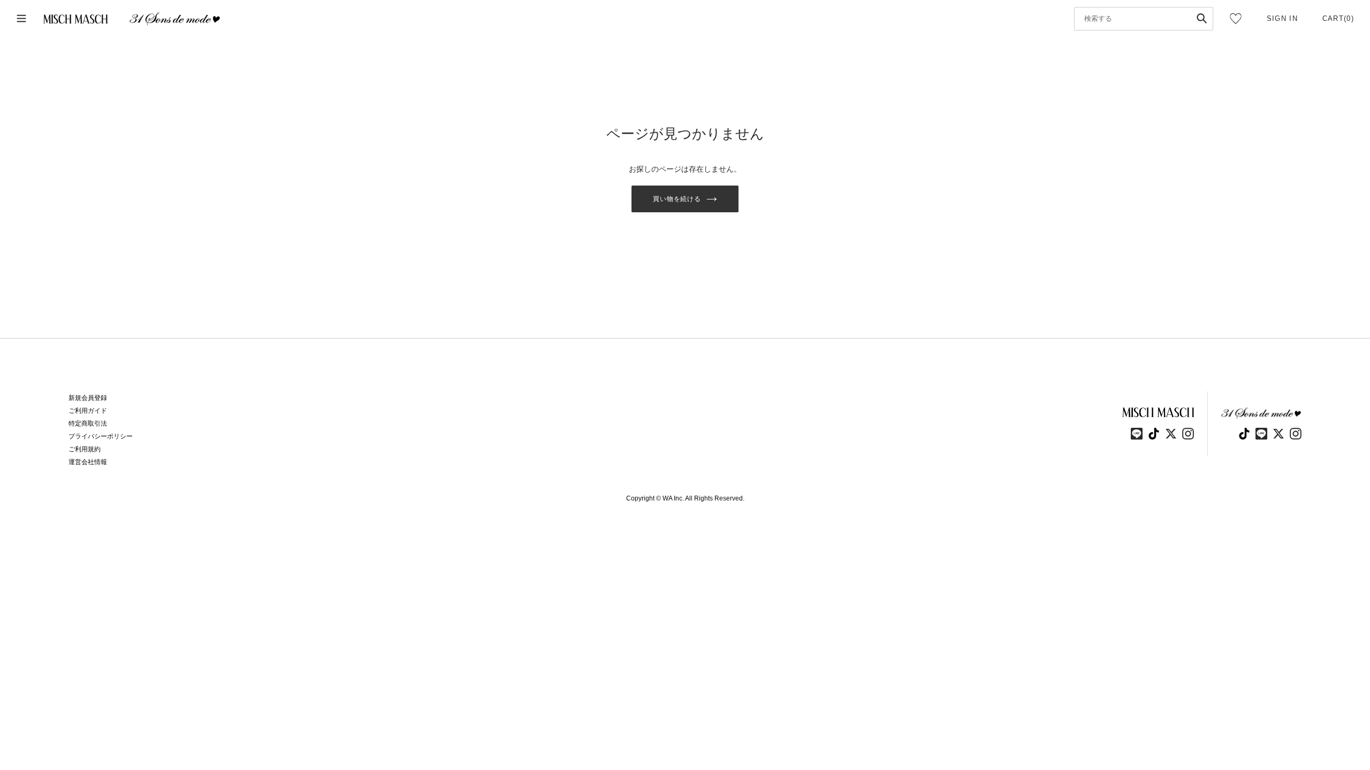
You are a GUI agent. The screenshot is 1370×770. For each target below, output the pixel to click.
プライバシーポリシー (100, 436)
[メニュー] (21, 19)
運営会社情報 (87, 462)
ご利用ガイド (87, 410)
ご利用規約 (84, 449)
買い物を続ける (677, 199)
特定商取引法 (87, 423)
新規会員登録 (87, 398)
